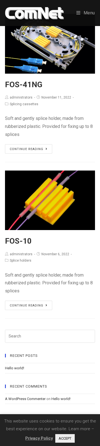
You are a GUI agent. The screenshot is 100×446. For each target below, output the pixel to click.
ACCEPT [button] (65, 438)
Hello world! (14, 368)
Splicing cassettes (24, 104)
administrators (21, 97)
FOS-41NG (23, 84)
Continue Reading (26, 149)
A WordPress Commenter (25, 399)
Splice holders (20, 260)
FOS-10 (18, 241)
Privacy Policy (39, 438)
